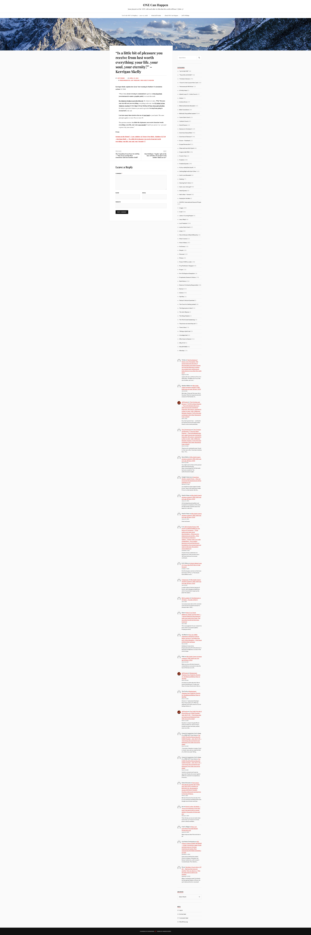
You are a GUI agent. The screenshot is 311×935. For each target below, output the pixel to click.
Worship (181, 350)
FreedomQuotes (125, 80)
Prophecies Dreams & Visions (187, 277)
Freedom (181, 160)
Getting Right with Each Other (187, 171)
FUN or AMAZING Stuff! (186, 167)
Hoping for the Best (184, 198)
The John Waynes (184, 312)
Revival (181, 289)
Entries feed (182, 914)
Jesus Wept (182, 219)
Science (181, 292)
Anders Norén (167, 931)
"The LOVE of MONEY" (185, 75)
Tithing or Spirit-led (184, 331)
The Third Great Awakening (187, 319)
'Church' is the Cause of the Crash (188, 82)
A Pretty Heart (183, 90)
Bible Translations (184, 109)
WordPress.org (183, 922)
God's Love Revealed (185, 175)
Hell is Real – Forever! (185, 194)
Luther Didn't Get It (184, 227)
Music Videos (183, 242)
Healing (181, 179)
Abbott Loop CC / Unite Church (188, 94)
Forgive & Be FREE (184, 152)
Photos (181, 258)
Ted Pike (181, 296)
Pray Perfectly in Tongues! (186, 265)
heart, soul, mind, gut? (185, 187)
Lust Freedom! (135, 80)
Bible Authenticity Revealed (187, 106)
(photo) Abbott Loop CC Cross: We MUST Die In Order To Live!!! (192, 565)
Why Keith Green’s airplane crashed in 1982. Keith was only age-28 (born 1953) (191, 387)
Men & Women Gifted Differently (188, 235)
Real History (182, 281)
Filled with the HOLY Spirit (186, 148)
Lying (180, 231)
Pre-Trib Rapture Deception (187, 273)
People (181, 250)
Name (117, 192)
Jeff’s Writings (185, 15)
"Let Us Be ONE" (184, 71)
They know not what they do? (187, 323)
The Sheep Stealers (184, 316)
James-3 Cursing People (186, 215)
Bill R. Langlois (186, 598)
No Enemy (182, 246)
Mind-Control (183, 238)
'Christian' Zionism (184, 79)
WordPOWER (183, 346)
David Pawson (183, 125)
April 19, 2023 (134, 78)
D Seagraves (185, 579)
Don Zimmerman (186, 429)
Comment (119, 173)
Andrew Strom (183, 102)
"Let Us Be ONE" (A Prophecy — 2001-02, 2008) (135, 15)
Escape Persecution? (185, 144)
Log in (181, 910)
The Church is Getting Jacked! (187, 304)
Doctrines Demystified (185, 132)
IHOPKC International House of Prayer (190, 202)
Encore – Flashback (184, 140)
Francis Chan (183, 156)
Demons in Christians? (185, 129)
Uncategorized (183, 335)
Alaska (181, 98)
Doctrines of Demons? (185, 136)
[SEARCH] (199, 57)
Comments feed (183, 918)
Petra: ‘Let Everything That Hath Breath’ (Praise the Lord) (190, 828)
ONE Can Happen (155, 5)
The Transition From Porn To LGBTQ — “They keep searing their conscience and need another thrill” (127, 155)
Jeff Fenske (121, 78)
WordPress (150, 931)
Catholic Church (183, 121)
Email (144, 192)
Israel (180, 211)
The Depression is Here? (186, 308)
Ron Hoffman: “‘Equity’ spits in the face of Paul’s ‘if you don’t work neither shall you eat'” (156, 155)
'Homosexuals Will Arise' (186, 86)
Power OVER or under (185, 262)
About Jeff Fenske (156, 15)
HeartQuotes (183, 190)
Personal (181, 254)
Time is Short (183, 327)
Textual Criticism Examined (186, 300)
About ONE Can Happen (171, 15)
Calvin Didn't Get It (184, 117)
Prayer (181, 269)
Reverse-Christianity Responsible (188, 285)
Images (181, 208)
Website (118, 202)
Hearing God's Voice (185, 183)
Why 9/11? (182, 343)
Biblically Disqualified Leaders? (187, 113)
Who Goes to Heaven (147, 80)
